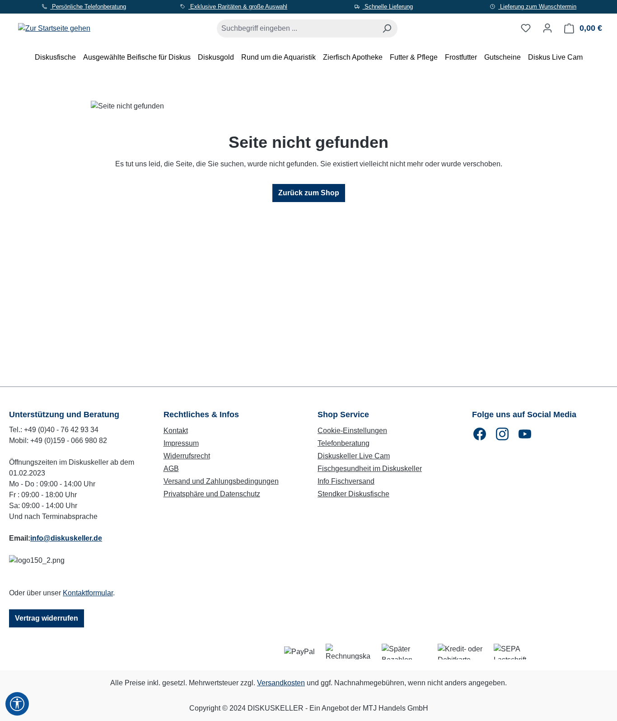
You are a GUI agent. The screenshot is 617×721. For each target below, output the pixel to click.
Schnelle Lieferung (388, 6)
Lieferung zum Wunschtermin (537, 6)
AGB (171, 468)
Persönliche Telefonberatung (88, 6)
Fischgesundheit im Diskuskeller (370, 468)
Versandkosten (281, 683)
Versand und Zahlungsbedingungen (221, 481)
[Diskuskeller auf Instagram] (502, 434)
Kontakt (176, 430)
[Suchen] (386, 28)
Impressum (181, 443)
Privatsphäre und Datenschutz (212, 494)
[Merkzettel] (526, 28)
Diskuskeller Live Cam (354, 456)
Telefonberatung (343, 443)
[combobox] (297, 28)
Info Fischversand (346, 481)
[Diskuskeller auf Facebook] (479, 434)
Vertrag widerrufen (46, 618)
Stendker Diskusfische (353, 494)
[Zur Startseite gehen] (54, 26)
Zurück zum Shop (308, 193)
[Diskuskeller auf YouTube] (525, 434)
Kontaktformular (88, 593)
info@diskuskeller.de (66, 538)
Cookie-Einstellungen (352, 430)
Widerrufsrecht (187, 456)
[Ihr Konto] (547, 28)
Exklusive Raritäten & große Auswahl (237, 6)
